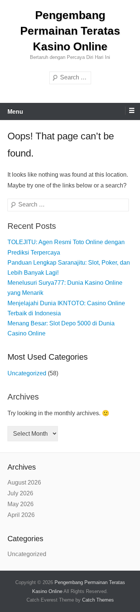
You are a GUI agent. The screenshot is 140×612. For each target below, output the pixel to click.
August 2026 (24, 482)
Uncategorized (26, 373)
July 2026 (20, 493)
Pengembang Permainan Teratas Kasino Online (70, 31)
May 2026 (20, 504)
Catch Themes (98, 600)
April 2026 (21, 515)
